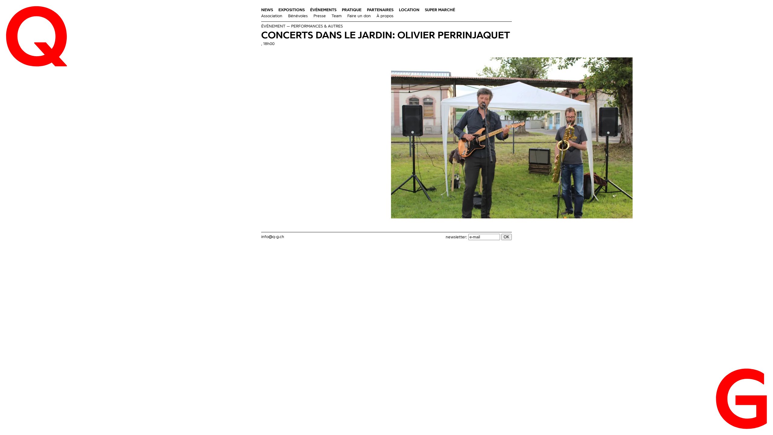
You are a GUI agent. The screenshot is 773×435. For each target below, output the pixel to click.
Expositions (291, 10)
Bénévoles (298, 16)
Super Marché (440, 10)
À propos (385, 16)
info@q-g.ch (272, 237)
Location (409, 10)
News (267, 10)
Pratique (351, 10)
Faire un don (359, 16)
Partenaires (380, 10)
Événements (323, 10)
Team (337, 16)
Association (271, 16)
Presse (319, 16)
